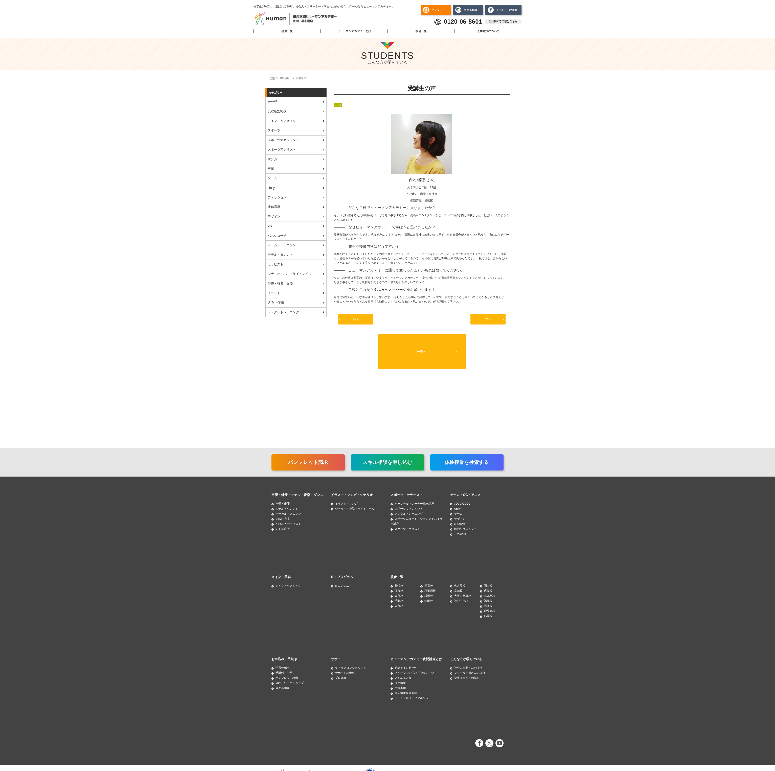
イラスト (274, 293)
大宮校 (399, 595)
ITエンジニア (343, 585)
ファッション (277, 197)
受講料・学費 (283, 672)
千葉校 (399, 600)
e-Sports (459, 523)
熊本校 (488, 605)
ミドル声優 (282, 528)
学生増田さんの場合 (467, 677)
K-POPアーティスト (288, 523)
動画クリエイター (465, 528)
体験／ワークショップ (289, 682)
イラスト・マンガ (346, 503)
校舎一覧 (421, 31)
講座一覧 (287, 31)
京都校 (458, 590)
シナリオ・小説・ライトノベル (289, 273)
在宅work (460, 533)
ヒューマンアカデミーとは (354, 31)
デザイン (274, 216)
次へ (488, 319)
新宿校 (428, 585)
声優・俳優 (282, 503)
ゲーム (272, 178)
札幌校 (399, 585)
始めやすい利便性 (406, 667)
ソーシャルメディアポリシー (413, 698)
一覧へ (421, 351)
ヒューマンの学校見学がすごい (414, 672)
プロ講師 (340, 677)
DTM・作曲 (276, 302)
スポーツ (274, 130)
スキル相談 (470, 9)
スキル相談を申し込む (387, 462)
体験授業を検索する (467, 462)
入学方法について (488, 31)
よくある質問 (403, 677)
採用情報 (400, 682)
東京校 (399, 605)
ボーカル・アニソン (282, 245)
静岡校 (428, 600)
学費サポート (283, 667)
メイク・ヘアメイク (282, 121)
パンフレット (439, 9)
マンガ (272, 159)
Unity (271, 188)
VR (270, 226)
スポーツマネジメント (283, 140)
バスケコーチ (277, 235)
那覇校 (488, 616)
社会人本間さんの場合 (468, 667)
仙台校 (399, 590)
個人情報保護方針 (406, 693)
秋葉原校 (430, 590)
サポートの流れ (345, 672)
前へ (355, 319)
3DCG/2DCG (277, 111)
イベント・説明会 (506, 9)
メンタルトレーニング (283, 312)
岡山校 (488, 585)
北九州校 (489, 595)
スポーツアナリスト (282, 149)
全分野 (272, 101)
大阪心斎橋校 (462, 595)
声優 (271, 168)
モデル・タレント (280, 254)
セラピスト (275, 264)
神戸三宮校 (461, 600)
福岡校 (488, 600)
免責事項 (400, 688)
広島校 (488, 590)
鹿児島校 (489, 610)
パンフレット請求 (308, 462)
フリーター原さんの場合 (469, 672)
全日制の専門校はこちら (503, 21)
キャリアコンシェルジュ (350, 667)
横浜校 (428, 595)
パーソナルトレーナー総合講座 (414, 503)
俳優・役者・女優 (280, 283)
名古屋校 (459, 585)
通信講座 (274, 207)
